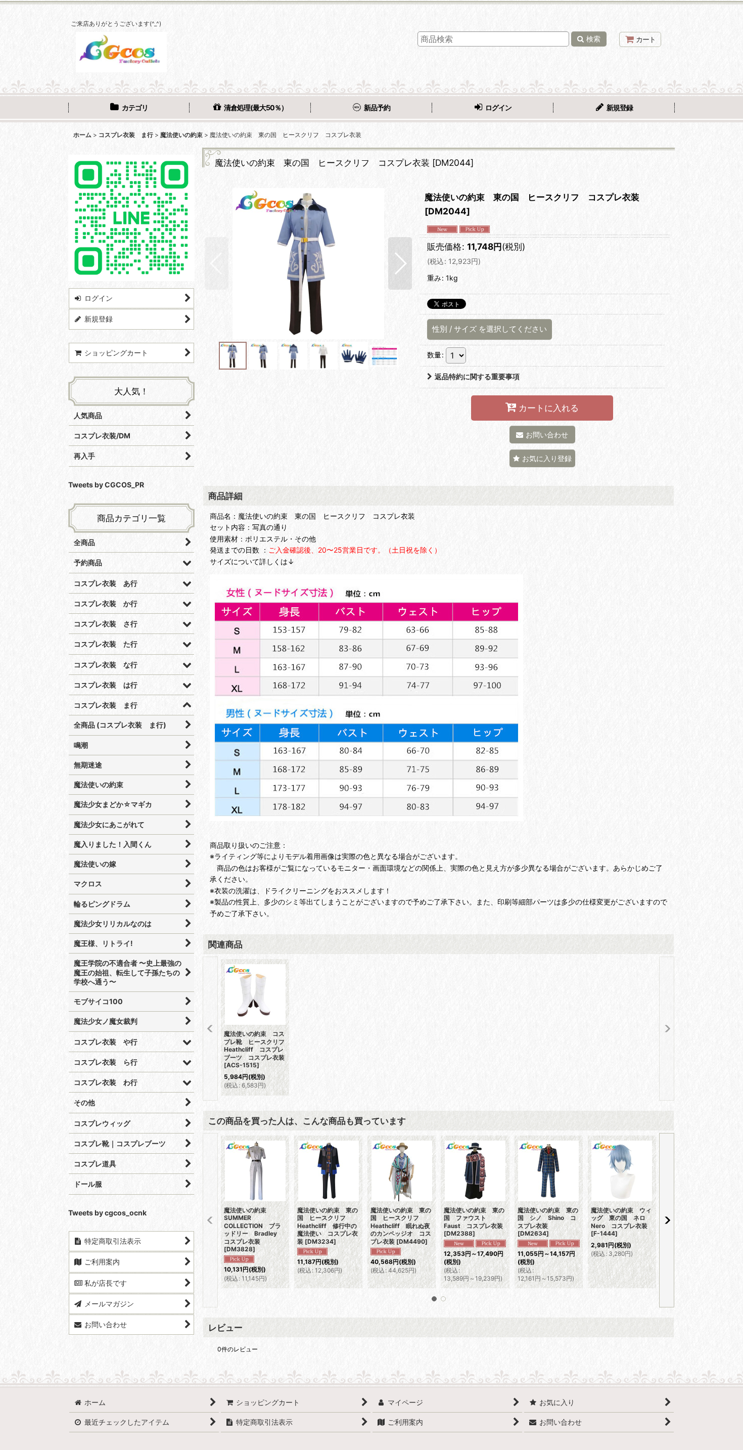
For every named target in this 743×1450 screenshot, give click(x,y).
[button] (216, 263)
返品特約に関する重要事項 (477, 376)
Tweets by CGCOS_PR (106, 484)
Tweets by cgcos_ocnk (107, 1212)
